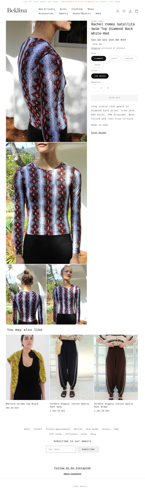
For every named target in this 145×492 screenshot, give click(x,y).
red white (100, 76)
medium (129, 58)
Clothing (77, 9)
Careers (106, 429)
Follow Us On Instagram (72, 468)
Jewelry (63, 13)
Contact (38, 429)
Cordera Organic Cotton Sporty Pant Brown (113, 405)
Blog (93, 434)
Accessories (46, 13)
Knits (63, 9)
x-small (98, 58)
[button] (118, 11)
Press (84, 434)
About (27, 429)
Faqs (116, 429)
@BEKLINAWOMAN (72, 474)
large (97, 65)
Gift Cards (55, 434)
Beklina (83, 486)
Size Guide (98, 133)
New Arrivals (47, 9)
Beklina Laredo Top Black (22, 404)
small (114, 58)
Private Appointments (58, 429)
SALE (98, 13)
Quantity (96, 82)
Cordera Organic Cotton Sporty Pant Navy (69, 405)
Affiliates (71, 434)
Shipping (95, 48)
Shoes (91, 9)
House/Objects (82, 13)
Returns (78, 429)
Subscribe (88, 449)
